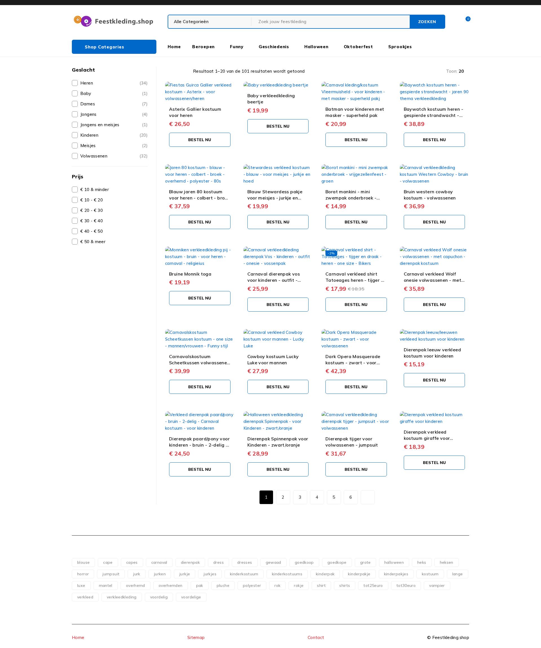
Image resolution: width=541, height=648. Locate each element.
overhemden (171, 585)
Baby (85, 93)
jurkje (184, 573)
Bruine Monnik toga (190, 274)
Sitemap (196, 637)
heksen (446, 562)
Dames (87, 103)
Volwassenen (93, 156)
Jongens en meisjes (99, 124)
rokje (298, 585)
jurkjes (209, 573)
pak (199, 585)
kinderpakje (359, 573)
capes (132, 562)
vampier (437, 585)
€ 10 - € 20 (91, 200)
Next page (368, 497)
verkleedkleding (122, 597)
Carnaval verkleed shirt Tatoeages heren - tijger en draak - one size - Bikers (355, 280)
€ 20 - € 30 (91, 210)
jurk (136, 573)
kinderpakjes (396, 573)
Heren (86, 83)
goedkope (337, 562)
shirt (321, 585)
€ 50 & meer (92, 241)
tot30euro (406, 585)
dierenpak (190, 562)
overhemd (135, 585)
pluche (223, 585)
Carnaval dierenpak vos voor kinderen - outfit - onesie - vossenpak (273, 280)
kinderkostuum (244, 573)
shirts (344, 585)
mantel (105, 585)
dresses (244, 562)
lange (457, 573)
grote (365, 562)
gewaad (273, 562)
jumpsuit (110, 573)
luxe (81, 585)
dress (218, 562)
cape (108, 562)
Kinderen (89, 135)
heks (421, 562)
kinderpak (325, 573)
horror (83, 573)
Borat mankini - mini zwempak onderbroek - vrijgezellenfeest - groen (352, 198)
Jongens (88, 114)
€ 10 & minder (94, 189)
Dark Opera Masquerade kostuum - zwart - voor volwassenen (352, 363)
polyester (252, 585)
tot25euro (373, 585)
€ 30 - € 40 (91, 220)
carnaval (159, 562)
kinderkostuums (287, 573)
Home (78, 637)
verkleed (85, 597)
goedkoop (304, 562)
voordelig (159, 597)
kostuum (430, 573)
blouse (83, 562)
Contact (316, 637)
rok (277, 585)
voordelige (191, 597)
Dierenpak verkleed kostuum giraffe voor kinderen (427, 438)
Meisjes (88, 145)
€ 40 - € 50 (91, 231)
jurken (160, 573)
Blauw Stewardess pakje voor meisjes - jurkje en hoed (275, 198)
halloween (394, 562)
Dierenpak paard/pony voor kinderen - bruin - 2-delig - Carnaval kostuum (199, 445)
